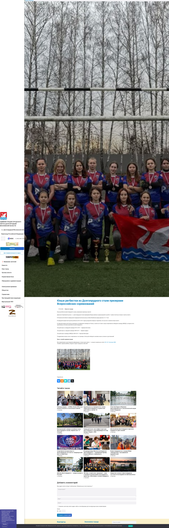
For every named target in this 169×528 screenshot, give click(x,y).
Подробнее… (5, 526)
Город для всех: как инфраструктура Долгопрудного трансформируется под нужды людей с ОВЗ (96, 430)
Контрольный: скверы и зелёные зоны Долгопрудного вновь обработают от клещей (69, 430)
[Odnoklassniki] (4, 237)
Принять (130, 526)
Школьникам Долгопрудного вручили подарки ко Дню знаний (122, 429)
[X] (72, 380)
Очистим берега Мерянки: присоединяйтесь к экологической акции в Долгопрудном (123, 408)
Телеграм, (111, 342)
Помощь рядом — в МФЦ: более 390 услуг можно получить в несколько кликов (70, 407)
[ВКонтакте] (58, 380)
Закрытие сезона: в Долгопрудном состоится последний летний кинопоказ (122, 473)
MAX (115, 342)
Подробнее (125, 525)
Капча (58, 509)
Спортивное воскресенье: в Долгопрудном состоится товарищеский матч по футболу (69, 452)
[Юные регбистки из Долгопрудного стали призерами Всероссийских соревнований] (96, 359)
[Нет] (167, 526)
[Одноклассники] (62, 380)
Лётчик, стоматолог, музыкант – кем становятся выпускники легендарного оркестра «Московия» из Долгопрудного (96, 474)
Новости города (69, 309)
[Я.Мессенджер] (65, 380)
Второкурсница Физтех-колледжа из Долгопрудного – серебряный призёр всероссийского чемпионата (95, 452)
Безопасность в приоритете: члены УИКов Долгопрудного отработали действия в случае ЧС (94, 408)
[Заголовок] (4, 240)
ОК (107, 342)
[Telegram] (2, 240)
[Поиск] (134, 522)
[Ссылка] (3, 216)
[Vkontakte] (2, 237)
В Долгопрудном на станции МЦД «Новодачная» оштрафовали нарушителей (120, 452)
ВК (105, 342)
